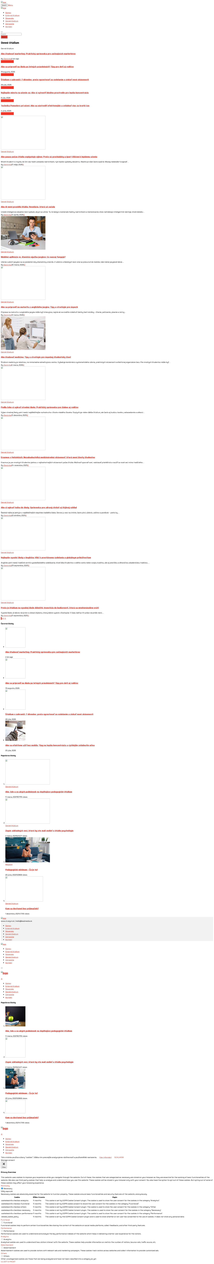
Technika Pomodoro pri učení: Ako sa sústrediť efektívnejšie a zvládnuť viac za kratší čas (45, 105)
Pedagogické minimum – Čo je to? (21, 869)
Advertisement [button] (7, 1245)
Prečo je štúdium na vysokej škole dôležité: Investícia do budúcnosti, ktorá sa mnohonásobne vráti (50, 607)
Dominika (7, 58)
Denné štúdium (11, 21)
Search (4, 37)
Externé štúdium (12, 15)
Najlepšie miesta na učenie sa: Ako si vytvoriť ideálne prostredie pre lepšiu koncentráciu (45, 92)
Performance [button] (6, 1228)
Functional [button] (5, 1219)
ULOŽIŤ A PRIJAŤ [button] (8, 1261)
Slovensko (9, 18)
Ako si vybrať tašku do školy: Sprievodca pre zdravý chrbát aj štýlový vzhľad (39, 507)
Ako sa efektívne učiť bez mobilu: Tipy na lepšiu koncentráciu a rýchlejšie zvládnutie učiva (50, 745)
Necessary (8, 1188)
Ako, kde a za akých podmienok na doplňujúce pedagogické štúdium (38, 791)
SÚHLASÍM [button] (119, 1157)
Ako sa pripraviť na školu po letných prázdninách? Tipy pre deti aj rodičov (37, 66)
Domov (8, 12)
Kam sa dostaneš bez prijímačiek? (22, 908)
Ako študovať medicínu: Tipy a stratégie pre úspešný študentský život (36, 357)
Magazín (8, 864)
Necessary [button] (5, 1185)
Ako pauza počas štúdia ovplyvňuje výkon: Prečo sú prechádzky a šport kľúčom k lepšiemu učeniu (49, 156)
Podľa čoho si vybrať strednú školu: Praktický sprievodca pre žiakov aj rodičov (39, 407)
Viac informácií (105, 1157)
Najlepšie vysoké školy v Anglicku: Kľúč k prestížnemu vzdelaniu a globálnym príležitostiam (46, 557)
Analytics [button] (5, 1236)
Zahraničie (9, 23)
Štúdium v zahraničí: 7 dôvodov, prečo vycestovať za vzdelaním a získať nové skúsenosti (45, 79)
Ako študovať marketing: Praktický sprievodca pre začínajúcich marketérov (38, 53)
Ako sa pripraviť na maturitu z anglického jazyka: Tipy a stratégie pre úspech (39, 307)
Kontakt (8, 26)
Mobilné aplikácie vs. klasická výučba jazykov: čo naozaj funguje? (33, 257)
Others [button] (4, 1253)
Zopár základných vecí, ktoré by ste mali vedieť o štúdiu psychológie (39, 830)
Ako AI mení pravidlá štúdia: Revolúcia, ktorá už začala (28, 206)
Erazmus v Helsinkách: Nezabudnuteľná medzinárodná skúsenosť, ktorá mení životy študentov (48, 457)
